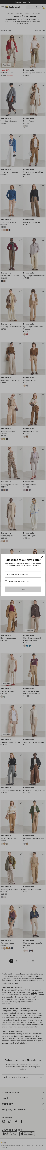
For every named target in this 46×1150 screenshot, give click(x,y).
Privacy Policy (25, 581)
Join (23, 589)
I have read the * (19, 581)
